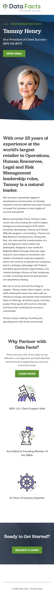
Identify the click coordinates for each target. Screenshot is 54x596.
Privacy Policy (36, 589)
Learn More (27, 374)
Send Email (14, 54)
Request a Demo (27, 550)
